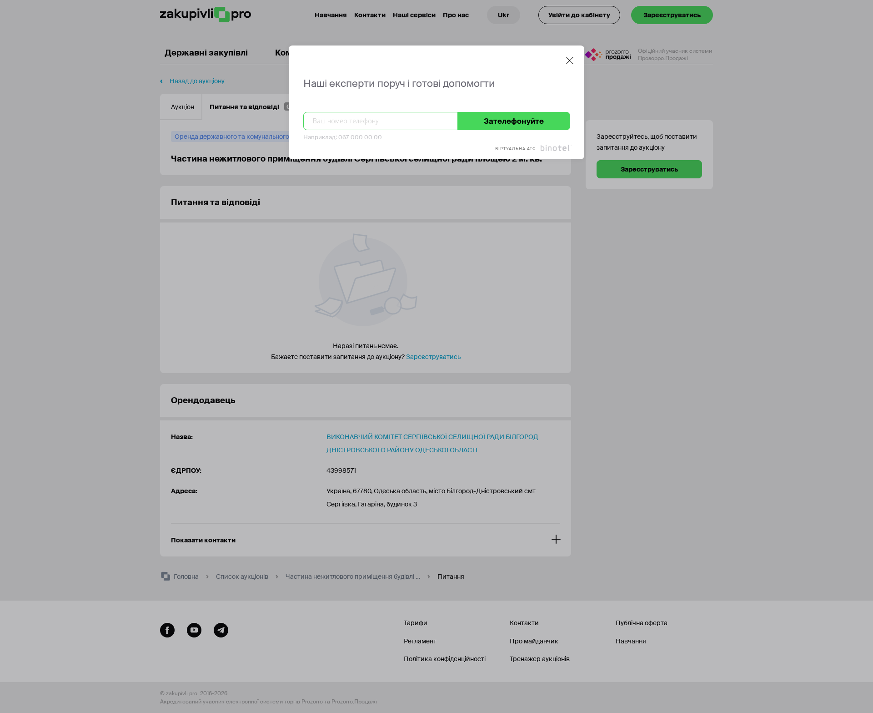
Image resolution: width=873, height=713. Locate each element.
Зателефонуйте (514, 121)
